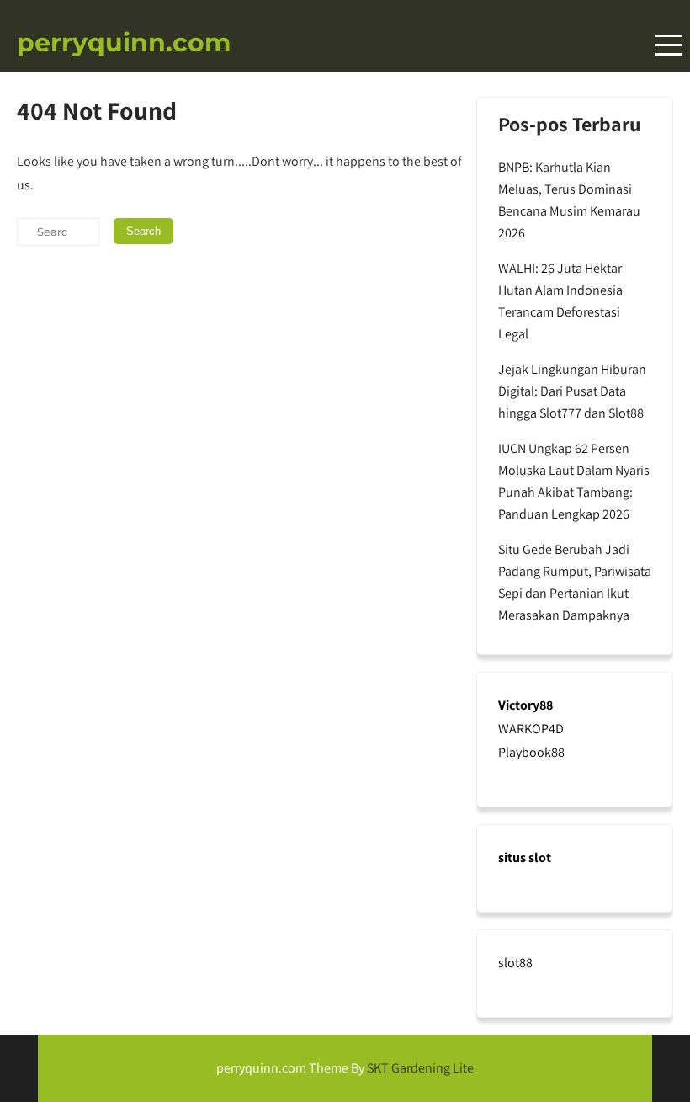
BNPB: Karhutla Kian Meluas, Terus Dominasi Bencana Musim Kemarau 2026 (569, 200)
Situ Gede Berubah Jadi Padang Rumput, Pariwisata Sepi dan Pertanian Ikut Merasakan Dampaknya (574, 582)
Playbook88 (531, 752)
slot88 (515, 963)
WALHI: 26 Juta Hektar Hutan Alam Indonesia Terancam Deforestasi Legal (560, 301)
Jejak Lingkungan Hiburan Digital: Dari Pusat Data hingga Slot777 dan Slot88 (572, 391)
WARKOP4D (531, 728)
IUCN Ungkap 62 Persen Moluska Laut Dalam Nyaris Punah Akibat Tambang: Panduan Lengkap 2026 (574, 481)
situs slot (524, 857)
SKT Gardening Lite (420, 1068)
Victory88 (525, 705)
